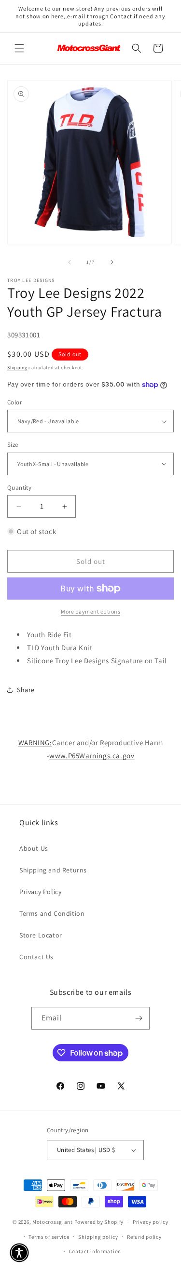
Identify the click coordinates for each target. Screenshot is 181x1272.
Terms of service (48, 1236)
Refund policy (144, 1236)
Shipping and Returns (53, 870)
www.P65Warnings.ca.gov (91, 755)
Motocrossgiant (52, 1221)
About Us (33, 848)
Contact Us (36, 956)
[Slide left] (69, 262)
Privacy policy (150, 1221)
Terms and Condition (51, 913)
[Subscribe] (138, 1018)
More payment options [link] (90, 611)
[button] (19, 48)
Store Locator (40, 935)
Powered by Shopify (99, 1221)
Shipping (17, 367)
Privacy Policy (40, 891)
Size (12, 445)
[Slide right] (112, 262)
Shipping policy (98, 1236)
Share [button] (26, 689)
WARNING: (35, 742)
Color (14, 402)
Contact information (95, 1251)
